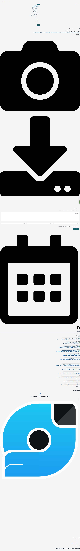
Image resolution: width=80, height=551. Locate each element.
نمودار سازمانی (35, 11)
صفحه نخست (36, 5)
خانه (79, 28)
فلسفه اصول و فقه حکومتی (33, 16)
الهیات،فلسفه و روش (34, 14)
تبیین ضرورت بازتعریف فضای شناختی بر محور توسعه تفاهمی (69, 347)
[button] (78, 328)
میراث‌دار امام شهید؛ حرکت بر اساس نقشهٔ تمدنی (71, 343)
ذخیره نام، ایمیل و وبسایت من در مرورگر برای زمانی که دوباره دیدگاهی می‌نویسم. (68, 226)
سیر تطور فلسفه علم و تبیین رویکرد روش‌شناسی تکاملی (70, 359)
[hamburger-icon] (38, 4)
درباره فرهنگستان (34, 7)
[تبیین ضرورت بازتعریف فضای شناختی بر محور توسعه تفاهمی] (71, 346)
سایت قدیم (8, 1)
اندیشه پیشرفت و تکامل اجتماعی (32, 15)
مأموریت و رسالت (34, 9)
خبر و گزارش (36, 18)
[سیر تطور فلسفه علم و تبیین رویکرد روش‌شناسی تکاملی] (72, 383)
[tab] (40, 76)
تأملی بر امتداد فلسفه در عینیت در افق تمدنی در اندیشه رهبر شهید (68, 339)
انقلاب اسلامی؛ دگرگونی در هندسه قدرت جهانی (71, 355)
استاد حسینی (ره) (34, 8)
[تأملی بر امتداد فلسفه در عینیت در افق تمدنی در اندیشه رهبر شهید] (71, 338)
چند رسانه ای (36, 17)
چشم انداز (35, 10)
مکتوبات (37, 13)
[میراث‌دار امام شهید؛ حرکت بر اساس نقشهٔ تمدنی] (73, 342)
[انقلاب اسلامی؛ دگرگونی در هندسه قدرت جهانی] (73, 354)
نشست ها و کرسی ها (35, 12)
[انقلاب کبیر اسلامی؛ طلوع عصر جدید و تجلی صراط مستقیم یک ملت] (71, 350)
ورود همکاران (3, 1)
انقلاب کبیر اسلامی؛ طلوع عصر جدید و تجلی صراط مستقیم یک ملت (68, 351)
